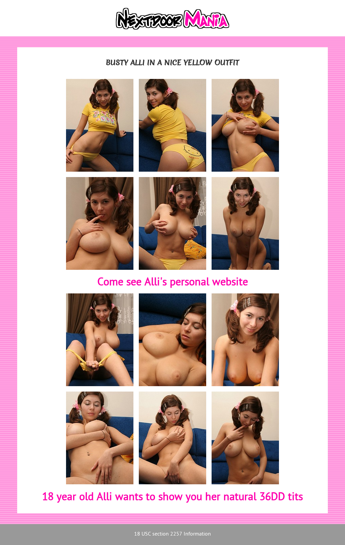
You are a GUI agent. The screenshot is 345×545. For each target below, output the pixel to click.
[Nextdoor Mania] (172, 18)
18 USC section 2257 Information (172, 534)
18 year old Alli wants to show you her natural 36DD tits (172, 497)
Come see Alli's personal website (172, 282)
